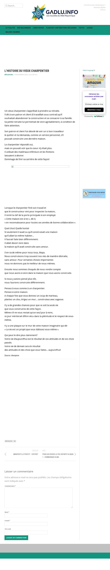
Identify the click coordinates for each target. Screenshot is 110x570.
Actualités (10, 28)
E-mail (7, 521)
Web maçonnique (24, 28)
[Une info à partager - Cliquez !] (94, 193)
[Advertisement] (55, 50)
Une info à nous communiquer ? (94, 5)
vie (14, 441)
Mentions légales (99, 7)
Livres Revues (38, 28)
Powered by (89, 116)
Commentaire (10, 486)
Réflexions (9, 75)
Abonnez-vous (94, 110)
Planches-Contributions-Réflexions (61, 28)
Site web (8, 529)
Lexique (90, 28)
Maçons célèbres (13, 32)
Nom (7, 512)
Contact (102, 10)
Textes (81, 28)
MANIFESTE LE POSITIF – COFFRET (25, 454)
